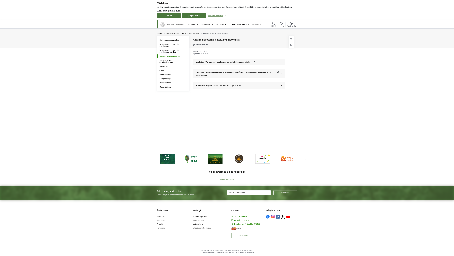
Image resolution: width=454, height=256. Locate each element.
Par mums (161, 228)
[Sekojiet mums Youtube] (288, 216)
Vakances (161, 216)
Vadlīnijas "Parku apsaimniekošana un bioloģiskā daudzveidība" (223, 62)
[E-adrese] (236, 228)
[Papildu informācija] (243, 228)
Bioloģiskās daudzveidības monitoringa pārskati (169, 51)
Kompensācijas (165, 79)
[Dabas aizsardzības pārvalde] (172, 24)
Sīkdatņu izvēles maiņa (202, 228)
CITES (161, 70)
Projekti (160, 224)
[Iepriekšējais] (148, 158)
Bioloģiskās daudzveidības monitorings (169, 45)
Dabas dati (163, 66)
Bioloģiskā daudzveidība (169, 40)
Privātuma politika (200, 216)
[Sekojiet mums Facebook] (268, 217)
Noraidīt (169, 16)
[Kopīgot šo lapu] (291, 45)
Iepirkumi (160, 220)
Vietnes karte (198, 224)
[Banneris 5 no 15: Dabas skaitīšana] (167, 159)
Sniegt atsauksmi (227, 179)
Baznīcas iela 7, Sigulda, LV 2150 (247, 224)
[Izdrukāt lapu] (291, 39)
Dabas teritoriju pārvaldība (170, 56)
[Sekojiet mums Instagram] (273, 216)
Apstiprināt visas (193, 16)
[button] (253, 61)
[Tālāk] (306, 158)
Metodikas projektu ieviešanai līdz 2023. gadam (217, 85)
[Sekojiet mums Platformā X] (283, 217)
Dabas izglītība (165, 83)
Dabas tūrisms (165, 87)
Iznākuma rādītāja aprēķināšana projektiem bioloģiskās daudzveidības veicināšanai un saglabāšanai (233, 73)
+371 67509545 (240, 216)
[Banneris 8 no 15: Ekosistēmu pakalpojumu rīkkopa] (238, 159)
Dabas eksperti (165, 74)
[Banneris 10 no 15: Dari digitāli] (286, 159)
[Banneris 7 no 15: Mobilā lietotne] (215, 159)
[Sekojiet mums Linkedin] (278, 217)
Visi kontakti (243, 235)
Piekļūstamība (198, 220)
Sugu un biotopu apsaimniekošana (166, 61)
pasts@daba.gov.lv (241, 220)
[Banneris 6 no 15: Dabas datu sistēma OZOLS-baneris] (191, 159)
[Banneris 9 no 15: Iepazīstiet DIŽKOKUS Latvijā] (262, 159)
